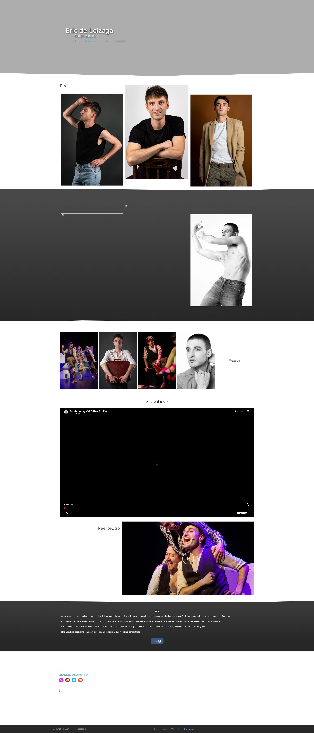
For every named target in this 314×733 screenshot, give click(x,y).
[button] (188, 558)
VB (172, 729)
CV (179, 729)
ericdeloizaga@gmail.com (74, 674)
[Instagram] (61, 680)
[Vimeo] (74, 680)
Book (165, 729)
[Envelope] (80, 680)
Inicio (156, 729)
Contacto (188, 729)
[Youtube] (67, 680)
